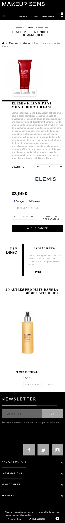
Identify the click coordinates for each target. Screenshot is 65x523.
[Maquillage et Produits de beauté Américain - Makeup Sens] (23, 4)
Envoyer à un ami (27, 208)
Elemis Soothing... (28, 372)
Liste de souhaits (47, 17)
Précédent (33, 384)
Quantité (18, 167)
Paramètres (15, 519)
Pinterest (35, 201)
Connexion (34, 17)
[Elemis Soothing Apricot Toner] (27, 332)
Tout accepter (38, 519)
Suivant (50, 384)
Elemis (26, 43)
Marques (13, 43)
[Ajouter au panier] (8, 313)
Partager (19, 201)
